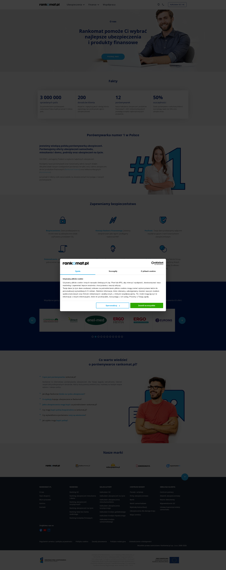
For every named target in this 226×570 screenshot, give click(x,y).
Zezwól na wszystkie (146, 306)
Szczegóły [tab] (113, 271)
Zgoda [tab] (77, 271)
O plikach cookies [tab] (148, 271)
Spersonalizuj (111, 306)
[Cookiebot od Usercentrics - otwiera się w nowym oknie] (153, 263)
